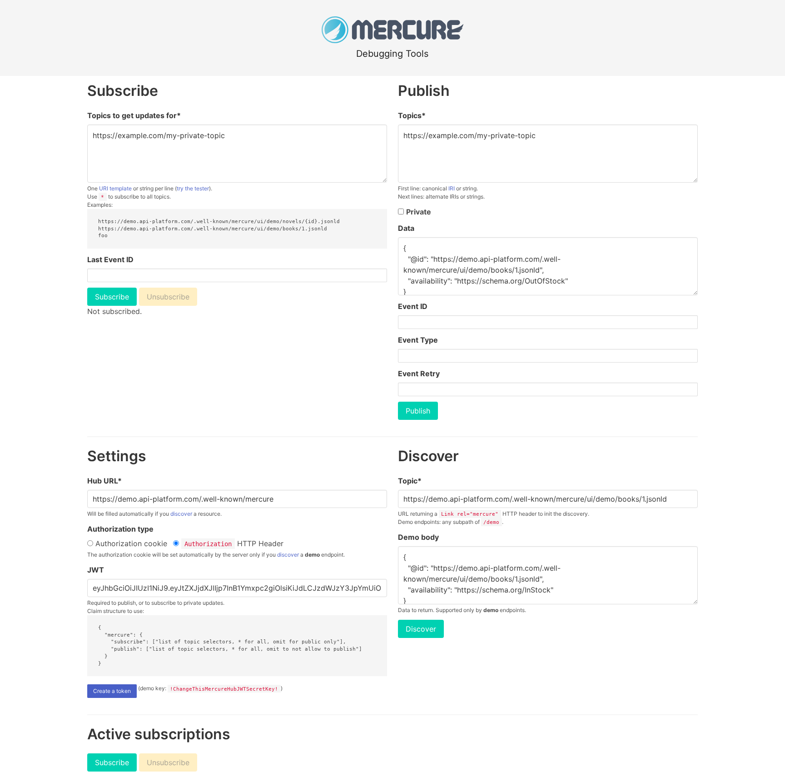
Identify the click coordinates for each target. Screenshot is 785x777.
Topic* (410, 480)
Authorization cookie (130, 543)
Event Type (418, 339)
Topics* (412, 115)
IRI (451, 188)
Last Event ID (110, 259)
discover (181, 513)
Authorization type (120, 528)
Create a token (112, 690)
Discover (421, 628)
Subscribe (112, 296)
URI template (115, 188)
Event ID (412, 306)
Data (406, 228)
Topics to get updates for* (134, 115)
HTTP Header (233, 543)
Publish (418, 410)
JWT (95, 569)
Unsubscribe (168, 296)
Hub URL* (104, 480)
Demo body (418, 537)
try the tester (193, 188)
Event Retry (419, 373)
